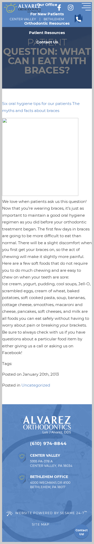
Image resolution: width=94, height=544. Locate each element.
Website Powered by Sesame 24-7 (51, 512)
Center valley (23, 19)
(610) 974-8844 (48, 443)
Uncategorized (35, 385)
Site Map (41, 524)
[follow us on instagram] (70, 8)
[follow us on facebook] (59, 8)
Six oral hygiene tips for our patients (36, 103)
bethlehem (54, 19)
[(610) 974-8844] (78, 19)
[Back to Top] (56, 524)
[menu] (86, 8)
